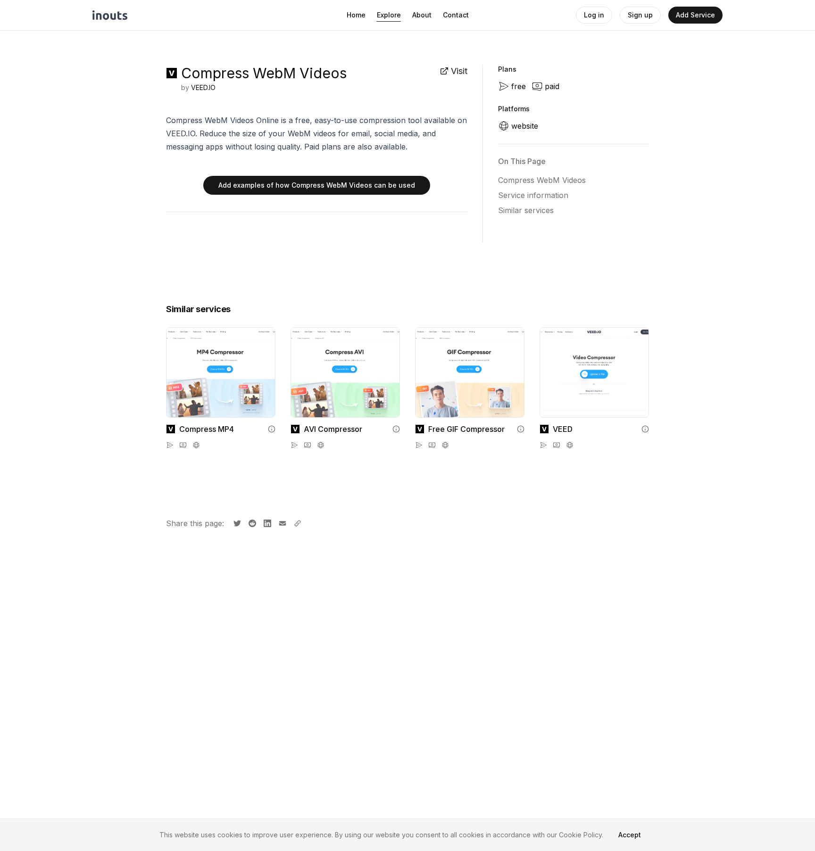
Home (356, 15)
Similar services (526, 210)
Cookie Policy (580, 835)
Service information (533, 195)
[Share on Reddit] (251, 522)
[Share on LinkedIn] (266, 522)
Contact (456, 15)
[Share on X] (236, 522)
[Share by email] (281, 522)
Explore (389, 15)
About (422, 15)
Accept (629, 835)
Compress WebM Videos (542, 180)
